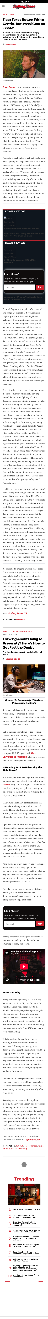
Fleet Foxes (9, 87)
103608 (19, 1146)
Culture (12, 631)
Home (5, 15)
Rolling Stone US (17, 613)
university (22, 1148)
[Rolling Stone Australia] (24, 7)
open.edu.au (33, 1139)
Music (11, 15)
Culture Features (24, 631)
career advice (30, 1146)
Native (14, 1148)
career (6, 784)
